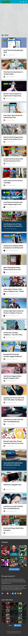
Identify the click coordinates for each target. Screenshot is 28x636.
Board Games (6, 62)
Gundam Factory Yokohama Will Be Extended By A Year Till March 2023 (13, 247)
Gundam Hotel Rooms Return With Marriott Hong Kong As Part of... (13, 160)
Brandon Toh (7, 207)
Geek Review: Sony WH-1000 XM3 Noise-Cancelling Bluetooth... (13, 420)
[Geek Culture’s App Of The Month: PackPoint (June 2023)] (14, 108)
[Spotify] (21, 593)
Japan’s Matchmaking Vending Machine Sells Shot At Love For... (12, 268)
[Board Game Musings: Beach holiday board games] (14, 520)
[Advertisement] (14, 19)
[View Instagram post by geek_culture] (8, 555)
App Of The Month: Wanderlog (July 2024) (13, 51)
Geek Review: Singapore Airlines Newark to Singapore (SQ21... (12, 377)
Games (5, 431)
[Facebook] (2, 593)
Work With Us (15, 632)
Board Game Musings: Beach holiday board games (13, 529)
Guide (5, 170)
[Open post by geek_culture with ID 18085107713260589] (5, 550)
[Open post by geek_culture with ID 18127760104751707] (14, 550)
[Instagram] (5, 593)
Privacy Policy (9, 632)
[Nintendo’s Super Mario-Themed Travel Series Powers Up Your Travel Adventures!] (14, 434)
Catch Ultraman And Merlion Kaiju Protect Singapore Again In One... (12, 203)
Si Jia (6, 120)
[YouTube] (8, 593)
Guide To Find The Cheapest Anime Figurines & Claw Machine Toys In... (13, 138)
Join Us (19, 632)
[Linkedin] (13, 593)
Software (10, 40)
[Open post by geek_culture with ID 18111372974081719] (14, 561)
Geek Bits (5, 83)
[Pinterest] (18, 593)
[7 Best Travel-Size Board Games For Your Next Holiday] (14, 64)
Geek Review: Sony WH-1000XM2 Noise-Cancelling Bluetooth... (13, 507)
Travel (19, 40)
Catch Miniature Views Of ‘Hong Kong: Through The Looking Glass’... (13, 225)
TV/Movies (17, 192)
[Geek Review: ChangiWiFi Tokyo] (14, 477)
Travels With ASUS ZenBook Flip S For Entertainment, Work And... (13, 464)
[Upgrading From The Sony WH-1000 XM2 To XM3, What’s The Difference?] (14, 390)
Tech (15, 40)
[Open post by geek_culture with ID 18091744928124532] (23, 550)
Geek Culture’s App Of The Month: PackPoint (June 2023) (12, 116)
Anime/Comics (6, 235)
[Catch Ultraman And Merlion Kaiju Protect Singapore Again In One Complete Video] (14, 195)
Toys (9, 127)
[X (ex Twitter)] (10, 593)
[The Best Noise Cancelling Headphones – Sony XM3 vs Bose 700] (14, 325)
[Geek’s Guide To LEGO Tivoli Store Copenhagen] (14, 173)
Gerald (6, 76)
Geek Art (10, 214)
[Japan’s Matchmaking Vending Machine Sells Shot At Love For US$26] (14, 260)
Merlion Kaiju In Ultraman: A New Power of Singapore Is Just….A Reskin (13, 290)
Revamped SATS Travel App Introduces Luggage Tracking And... (12, 355)
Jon (6, 424)
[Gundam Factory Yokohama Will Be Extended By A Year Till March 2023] (14, 238)
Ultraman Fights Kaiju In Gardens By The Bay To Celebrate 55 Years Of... (13, 312)
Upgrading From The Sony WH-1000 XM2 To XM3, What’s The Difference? (13, 399)
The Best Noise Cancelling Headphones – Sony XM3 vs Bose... (13, 334)
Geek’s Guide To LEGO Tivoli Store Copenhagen (13, 182)
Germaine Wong (8, 359)
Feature (5, 40)
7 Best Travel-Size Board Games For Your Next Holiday (13, 73)
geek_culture (5, 546)
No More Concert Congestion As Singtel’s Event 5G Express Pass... (12, 95)
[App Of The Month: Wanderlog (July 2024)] (14, 43)
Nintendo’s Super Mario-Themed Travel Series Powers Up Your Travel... (13, 442)
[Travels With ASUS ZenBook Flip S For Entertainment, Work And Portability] (14, 455)
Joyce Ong (7, 467)
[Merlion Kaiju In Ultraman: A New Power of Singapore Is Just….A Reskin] (14, 281)
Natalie (6, 55)
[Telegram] (15, 593)
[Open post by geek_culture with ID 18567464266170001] (5, 561)
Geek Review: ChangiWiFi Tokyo (12, 485)
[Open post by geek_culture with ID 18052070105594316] (23, 561)
